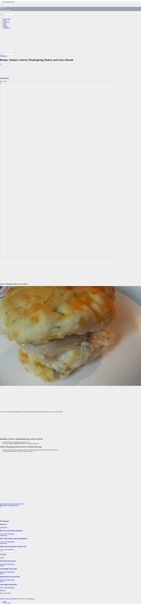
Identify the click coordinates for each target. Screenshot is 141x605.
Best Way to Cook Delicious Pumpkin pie (11, 530)
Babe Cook (3, 7)
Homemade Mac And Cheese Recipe (10, 576)
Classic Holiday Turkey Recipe (8, 568)
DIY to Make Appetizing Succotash (9, 505)
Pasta (4, 23)
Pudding (5, 26)
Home (4, 601)
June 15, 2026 (4, 564)
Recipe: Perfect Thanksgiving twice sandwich (12, 503)
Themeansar (31, 598)
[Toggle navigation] (0, 13)
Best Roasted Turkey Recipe (8, 561)
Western (2, 557)
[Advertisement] (70, 41)
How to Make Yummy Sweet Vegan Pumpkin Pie (13, 538)
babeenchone (5, 78)
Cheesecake (6, 22)
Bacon (5, 20)
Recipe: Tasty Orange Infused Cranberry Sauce (13, 546)
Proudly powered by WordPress (8, 598)
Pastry (4, 25)
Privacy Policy (7, 19)
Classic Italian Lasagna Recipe (8, 584)
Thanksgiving (6, 28)
